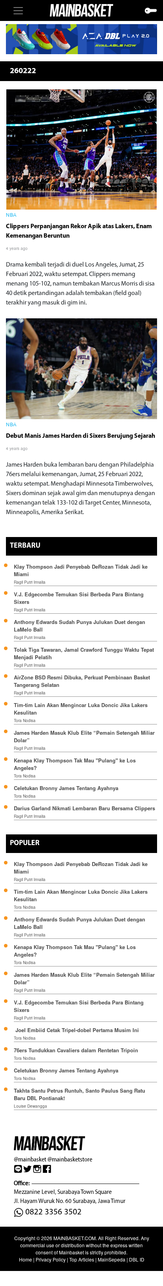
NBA (11, 215)
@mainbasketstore (69, 1159)
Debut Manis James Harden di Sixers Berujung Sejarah (80, 436)
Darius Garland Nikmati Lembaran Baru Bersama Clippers (84, 808)
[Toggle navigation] (18, 10)
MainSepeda (111, 1259)
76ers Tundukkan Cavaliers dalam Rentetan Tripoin (76, 1050)
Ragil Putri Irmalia (29, 582)
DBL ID (136, 1259)
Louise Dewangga (30, 1106)
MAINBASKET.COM (74, 1238)
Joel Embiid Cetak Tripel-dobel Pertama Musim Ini (76, 1030)
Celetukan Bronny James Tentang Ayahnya (66, 788)
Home (25, 1259)
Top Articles (81, 1259)
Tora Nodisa (25, 720)
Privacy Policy (51, 1259)
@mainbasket (30, 1159)
